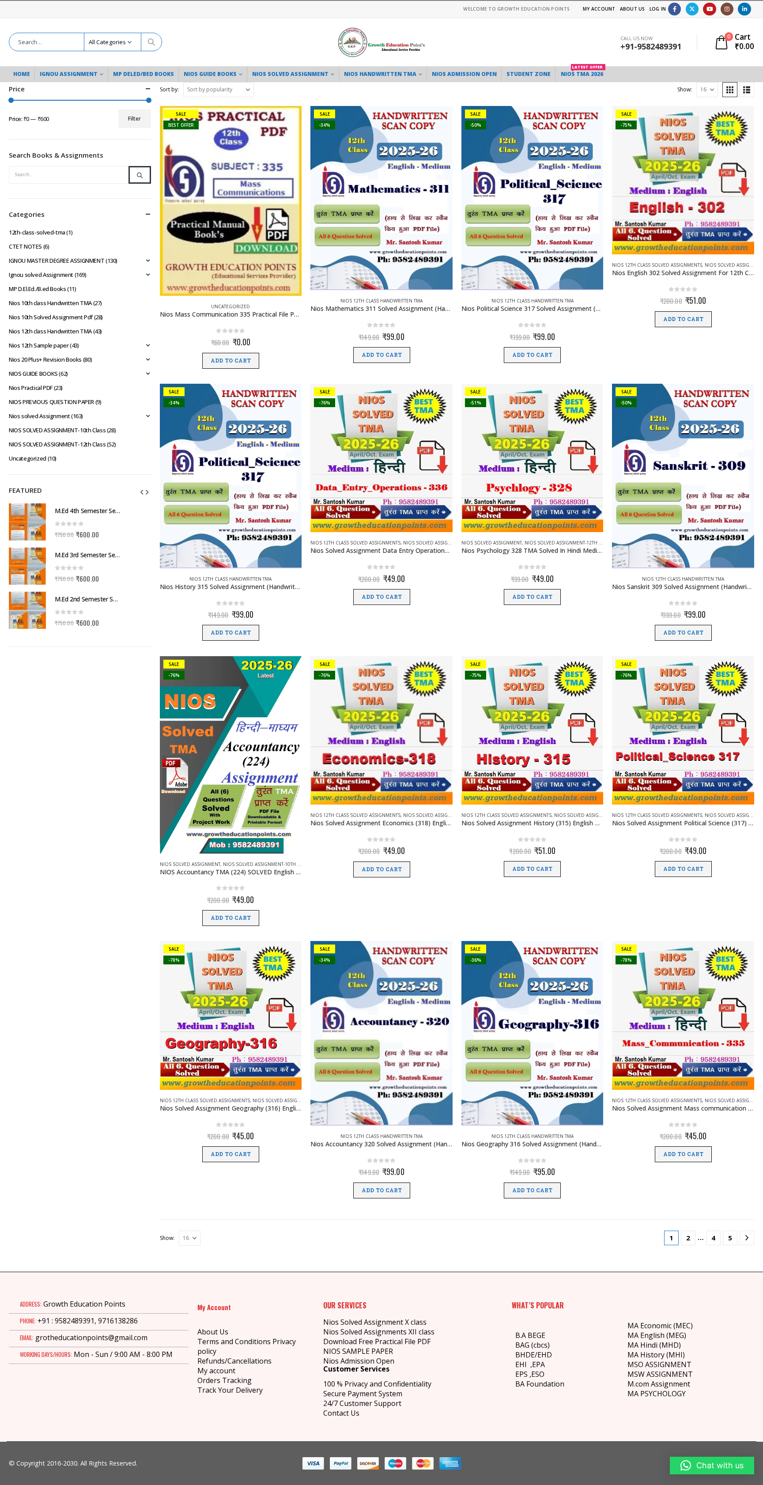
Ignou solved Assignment (41, 275)
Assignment (669, 1384)
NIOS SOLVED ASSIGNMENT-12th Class (568, 543)
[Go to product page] (27, 521)
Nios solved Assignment (433, 543)
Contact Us (341, 1413)
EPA (538, 1364)
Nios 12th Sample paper (38, 345)
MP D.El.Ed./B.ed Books (37, 289)
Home (21, 74)
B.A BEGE (530, 1335)
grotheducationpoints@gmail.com (91, 1337)
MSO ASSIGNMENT (659, 1364)
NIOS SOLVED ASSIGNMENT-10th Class (266, 864)
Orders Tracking (224, 1380)
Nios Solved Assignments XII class (378, 1332)
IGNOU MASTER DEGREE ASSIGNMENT (56, 261)
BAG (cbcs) (532, 1345)
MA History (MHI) (656, 1355)
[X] (692, 9)
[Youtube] (709, 9)
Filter (134, 118)
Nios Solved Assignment (290, 74)
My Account (599, 9)
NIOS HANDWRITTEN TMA (380, 74)
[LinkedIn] (744, 9)
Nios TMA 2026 (582, 72)
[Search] (151, 42)
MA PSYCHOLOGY (657, 1393)
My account (216, 1370)
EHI (522, 1364)
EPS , (523, 1374)
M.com (638, 1384)
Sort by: (169, 89)
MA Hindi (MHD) (654, 1345)
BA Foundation (539, 1384)
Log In (658, 9)
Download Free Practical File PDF (377, 1341)
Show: (684, 89)
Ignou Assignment (69, 74)
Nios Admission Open (358, 1361)
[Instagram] (727, 9)
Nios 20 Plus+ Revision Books (45, 359)
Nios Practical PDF (31, 388)
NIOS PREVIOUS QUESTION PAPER (51, 402)
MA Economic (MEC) (660, 1325)
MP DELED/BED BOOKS (143, 74)
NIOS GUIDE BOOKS (210, 74)
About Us (632, 9)
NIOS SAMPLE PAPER (358, 1351)
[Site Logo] (381, 42)
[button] (729, 89)
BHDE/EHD (533, 1355)
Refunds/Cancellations (234, 1361)
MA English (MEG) (656, 1335)
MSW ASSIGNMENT (660, 1374)
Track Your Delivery (230, 1390)
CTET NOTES (25, 246)
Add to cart (231, 361)
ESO (537, 1374)
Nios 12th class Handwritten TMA (381, 301)
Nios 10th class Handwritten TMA (50, 303)
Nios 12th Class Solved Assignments (657, 265)
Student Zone (528, 74)
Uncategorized (230, 306)
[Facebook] (674, 9)
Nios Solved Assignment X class (375, 1322)
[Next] (747, 1238)
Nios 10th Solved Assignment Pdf (51, 317)
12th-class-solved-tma (37, 232)
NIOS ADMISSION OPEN (464, 74)
